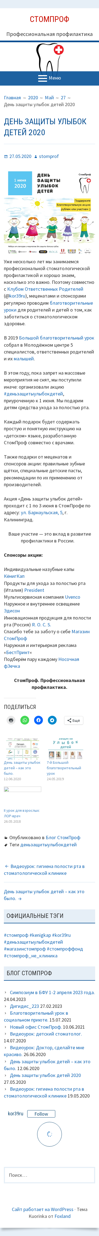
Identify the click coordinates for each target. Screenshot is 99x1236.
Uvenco (72, 597)
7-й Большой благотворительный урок (64, 768)
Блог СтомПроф (63, 837)
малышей (24, 358)
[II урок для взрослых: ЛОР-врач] (22, 797)
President (34, 590)
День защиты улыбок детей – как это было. (22, 768)
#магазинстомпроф (25, 949)
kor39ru (17, 296)
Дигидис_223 (24, 1006)
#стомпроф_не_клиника (30, 955)
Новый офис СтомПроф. (36, 1027)
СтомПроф (49, 19)
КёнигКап (14, 576)
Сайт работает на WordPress (42, 1209)
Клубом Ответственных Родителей (45, 289)
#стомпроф (16, 935)
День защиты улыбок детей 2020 (45, 1075)
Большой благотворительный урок (56, 338)
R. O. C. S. (41, 624)
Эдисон (12, 610)
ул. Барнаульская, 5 (41, 512)
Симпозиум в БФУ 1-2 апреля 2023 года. (52, 992)
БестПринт (18, 652)
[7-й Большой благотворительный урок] (65, 748)
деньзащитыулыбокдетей (48, 844)
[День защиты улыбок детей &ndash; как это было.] (22, 748)
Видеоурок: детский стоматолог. (46, 1034)
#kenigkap (40, 935)
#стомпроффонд (65, 949)
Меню (55, 78)
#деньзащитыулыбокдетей (33, 394)
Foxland (62, 1216)
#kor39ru (61, 935)
